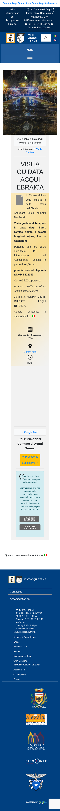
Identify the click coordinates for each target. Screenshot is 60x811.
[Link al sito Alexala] (32, 719)
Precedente (31, 456)
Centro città (30, 352)
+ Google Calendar (29, 519)
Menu (30, 49)
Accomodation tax (20, 599)
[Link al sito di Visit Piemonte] (32, 761)
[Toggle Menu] (29, 58)
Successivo (29, 462)
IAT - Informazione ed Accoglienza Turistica (12, 16)
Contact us (16, 591)
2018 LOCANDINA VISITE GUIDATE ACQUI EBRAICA (30, 301)
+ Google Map (30, 432)
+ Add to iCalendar (30, 527)
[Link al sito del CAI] (32, 782)
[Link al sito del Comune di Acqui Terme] (34, 698)
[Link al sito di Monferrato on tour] (32, 803)
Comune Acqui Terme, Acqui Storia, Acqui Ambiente (29, 3)
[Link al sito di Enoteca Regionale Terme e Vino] (32, 740)
